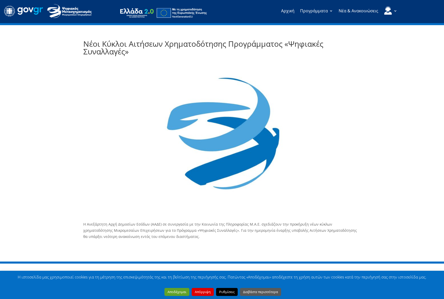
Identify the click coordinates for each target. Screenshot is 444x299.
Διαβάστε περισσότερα (260, 292)
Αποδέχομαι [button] (177, 292)
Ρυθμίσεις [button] (227, 292)
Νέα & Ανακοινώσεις (358, 11)
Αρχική (287, 11)
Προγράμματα (314, 11)
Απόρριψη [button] (203, 292)
